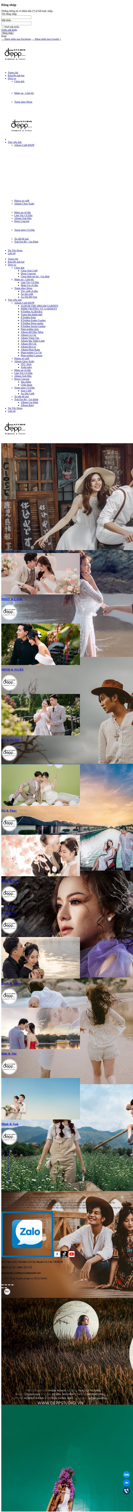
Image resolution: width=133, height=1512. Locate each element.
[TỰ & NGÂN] (40, 734)
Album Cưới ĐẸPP (24, 145)
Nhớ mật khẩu (12, 27)
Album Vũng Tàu (30, 338)
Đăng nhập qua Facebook (17, 39)
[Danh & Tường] (40, 977)
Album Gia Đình (29, 402)
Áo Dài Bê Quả (29, 297)
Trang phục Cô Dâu (24, 230)
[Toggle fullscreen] (9, 1284)
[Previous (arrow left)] (2, 1287)
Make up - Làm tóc (24, 93)
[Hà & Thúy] (40, 805)
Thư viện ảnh (15, 142)
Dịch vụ (12, 78)
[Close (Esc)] (2, 1284)
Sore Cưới (26, 390)
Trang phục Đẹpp (23, 101)
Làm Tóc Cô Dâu (23, 215)
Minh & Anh (9, 1124)
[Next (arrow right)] (6, 1287)
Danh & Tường (11, 983)
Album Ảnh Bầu (22, 218)
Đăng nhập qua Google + (47, 39)
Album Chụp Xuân (24, 203)
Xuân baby (26, 367)
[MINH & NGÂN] (40, 664)
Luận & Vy (8, 913)
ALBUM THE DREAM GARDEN (39, 305)
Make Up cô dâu (29, 285)
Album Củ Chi (28, 335)
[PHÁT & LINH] (40, 593)
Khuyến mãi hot (16, 75)
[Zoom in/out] (12, 1284)
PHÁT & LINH (11, 599)
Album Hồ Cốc (29, 343)
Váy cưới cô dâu (29, 291)
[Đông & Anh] (40, 875)
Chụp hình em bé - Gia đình (35, 276)
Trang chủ (13, 72)
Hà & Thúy (9, 810)
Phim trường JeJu (30, 329)
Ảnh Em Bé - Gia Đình (26, 241)
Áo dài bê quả (21, 238)
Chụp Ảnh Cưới (29, 270)
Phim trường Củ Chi (31, 352)
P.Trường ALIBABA (31, 311)
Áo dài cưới (27, 294)
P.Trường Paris (28, 317)
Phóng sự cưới (21, 200)
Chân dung (26, 384)
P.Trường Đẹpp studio (32, 323)
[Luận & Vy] (8, 906)
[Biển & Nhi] (40, 1048)
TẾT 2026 (26, 364)
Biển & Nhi (8, 1053)
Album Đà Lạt (28, 346)
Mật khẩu (6, 20)
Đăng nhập (8, 33)
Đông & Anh (9, 881)
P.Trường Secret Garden (33, 326)
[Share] (6, 1284)
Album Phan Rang (30, 349)
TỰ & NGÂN (10, 740)
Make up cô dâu (22, 212)
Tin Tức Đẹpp (15, 250)
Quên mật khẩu (9, 29)
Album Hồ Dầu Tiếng (32, 332)
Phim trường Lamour (31, 355)
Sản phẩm (26, 381)
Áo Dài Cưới (27, 393)
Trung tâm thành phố (31, 314)
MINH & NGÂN (12, 669)
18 (9, 1179)
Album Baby (27, 405)
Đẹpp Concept (21, 221)
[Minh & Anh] (40, 1118)
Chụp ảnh (19, 81)
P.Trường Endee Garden (33, 320)
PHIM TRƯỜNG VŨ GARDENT (39, 308)
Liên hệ (12, 253)
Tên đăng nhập (9, 14)
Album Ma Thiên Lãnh (33, 341)
